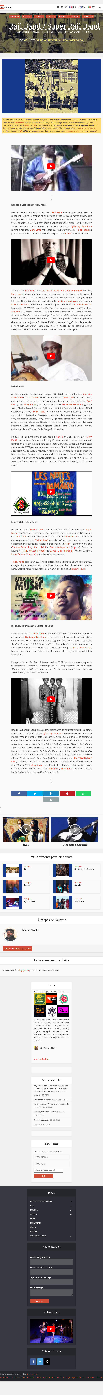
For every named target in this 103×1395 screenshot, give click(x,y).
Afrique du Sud (31, 554)
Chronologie (65, 1377)
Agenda (33, 1231)
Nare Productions (41, 1120)
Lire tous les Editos (42, 1059)
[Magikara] (62, 902)
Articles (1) (39, 16)
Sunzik (77, 885)
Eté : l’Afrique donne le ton (51, 991)
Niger (67, 543)
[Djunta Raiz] (12, 902)
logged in (24, 970)
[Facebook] (33, 1361)
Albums (33, 1227)
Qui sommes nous (38, 1235)
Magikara (79, 901)
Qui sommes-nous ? (87, 1377)
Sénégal (68, 550)
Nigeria (59, 436)
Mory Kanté (35, 229)
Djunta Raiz (29, 901)
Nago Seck (50, 32)
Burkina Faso (19, 547)
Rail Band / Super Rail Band (54, 25)
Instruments (35, 1223)
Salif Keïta (57, 212)
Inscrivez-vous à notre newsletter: (48, 1151)
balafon (68, 233)
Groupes (27, 866)
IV (25, 869)
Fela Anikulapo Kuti (81, 304)
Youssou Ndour (37, 550)
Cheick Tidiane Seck (81, 647)
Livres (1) (51, 16)
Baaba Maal (56, 550)
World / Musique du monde (72, 39)
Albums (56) (88, 16)
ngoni (27, 125)
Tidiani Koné (19, 122)
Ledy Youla (39, 411)
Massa (37, 1124)
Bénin (44, 547)
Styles (32, 1218)
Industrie (34, 1210)
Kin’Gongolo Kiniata (84, 869)
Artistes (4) (14, 16)
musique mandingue (87, 128)
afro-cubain (32, 397)
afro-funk (16, 311)
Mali (25, 39)
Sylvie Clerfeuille (49, 1048)
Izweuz (27, 885)
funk (13, 304)
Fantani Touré (78, 568)
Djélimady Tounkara (81, 226)
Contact (100, 1377)
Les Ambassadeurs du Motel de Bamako (61, 290)
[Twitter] (40, 1361)
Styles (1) (26, 16)
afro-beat (24, 304)
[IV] (12, 870)
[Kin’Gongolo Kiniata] (62, 870)
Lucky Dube (17, 554)
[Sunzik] (62, 886)
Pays (32, 1205)
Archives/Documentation (41, 1201)
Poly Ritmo (33, 547)
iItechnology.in (32, 1374)
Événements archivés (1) (69, 16)
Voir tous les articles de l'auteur (17, 948)
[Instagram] (47, 1361)
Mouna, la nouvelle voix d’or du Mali (49, 1111)
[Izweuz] (12, 886)
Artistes (33, 1214)
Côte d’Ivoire (70, 536)
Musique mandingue (52, 39)
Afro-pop (39, 39)
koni (34, 125)
